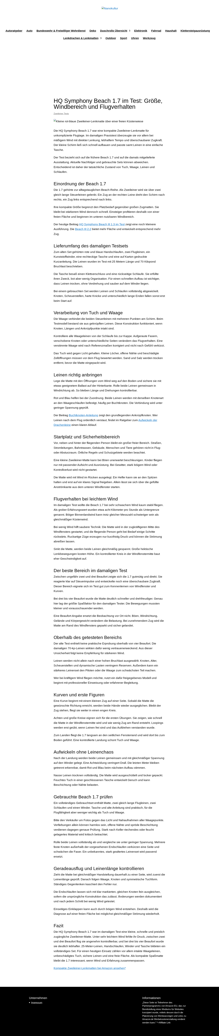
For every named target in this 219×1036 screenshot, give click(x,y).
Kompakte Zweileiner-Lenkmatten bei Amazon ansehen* (90, 968)
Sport (123, 38)
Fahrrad (156, 31)
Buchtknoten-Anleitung (83, 415)
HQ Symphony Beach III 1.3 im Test (102, 224)
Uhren (135, 38)
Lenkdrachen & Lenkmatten (80, 38)
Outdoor (110, 38)
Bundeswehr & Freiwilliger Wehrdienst (61, 31)
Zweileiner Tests (61, 113)
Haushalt (171, 31)
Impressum (36, 1002)
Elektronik (140, 31)
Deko (93, 31)
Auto (29, 31)
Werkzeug (149, 38)
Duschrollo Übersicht (113, 31)
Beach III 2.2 (83, 229)
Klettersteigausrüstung (195, 31)
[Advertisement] (109, 67)
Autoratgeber (14, 31)
